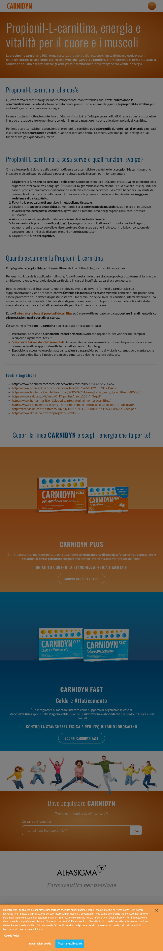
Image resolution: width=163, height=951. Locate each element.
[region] (81, 927)
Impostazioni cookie (39, 943)
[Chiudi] (156, 910)
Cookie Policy (11, 935)
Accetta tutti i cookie (70, 943)
